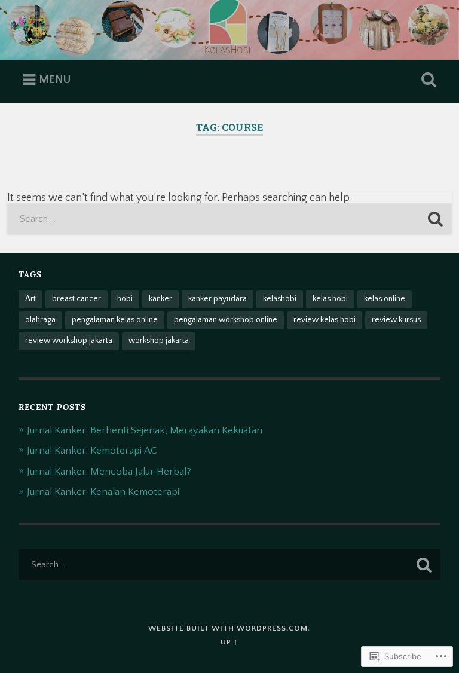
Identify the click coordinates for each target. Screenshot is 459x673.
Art (30, 299)
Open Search (426, 80)
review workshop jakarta (68, 340)
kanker (160, 299)
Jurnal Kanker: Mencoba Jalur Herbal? (109, 471)
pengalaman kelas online (115, 320)
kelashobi (279, 299)
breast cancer (76, 299)
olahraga (40, 320)
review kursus (396, 320)
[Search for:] (229, 218)
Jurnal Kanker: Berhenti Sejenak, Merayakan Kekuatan (144, 430)
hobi (125, 299)
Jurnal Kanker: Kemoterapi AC (92, 450)
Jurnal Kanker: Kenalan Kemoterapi (103, 491)
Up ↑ (229, 642)
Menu (55, 80)
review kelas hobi (324, 320)
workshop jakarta (158, 340)
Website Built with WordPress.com (228, 628)
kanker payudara (217, 299)
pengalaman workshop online (225, 320)
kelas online (384, 299)
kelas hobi (330, 299)
